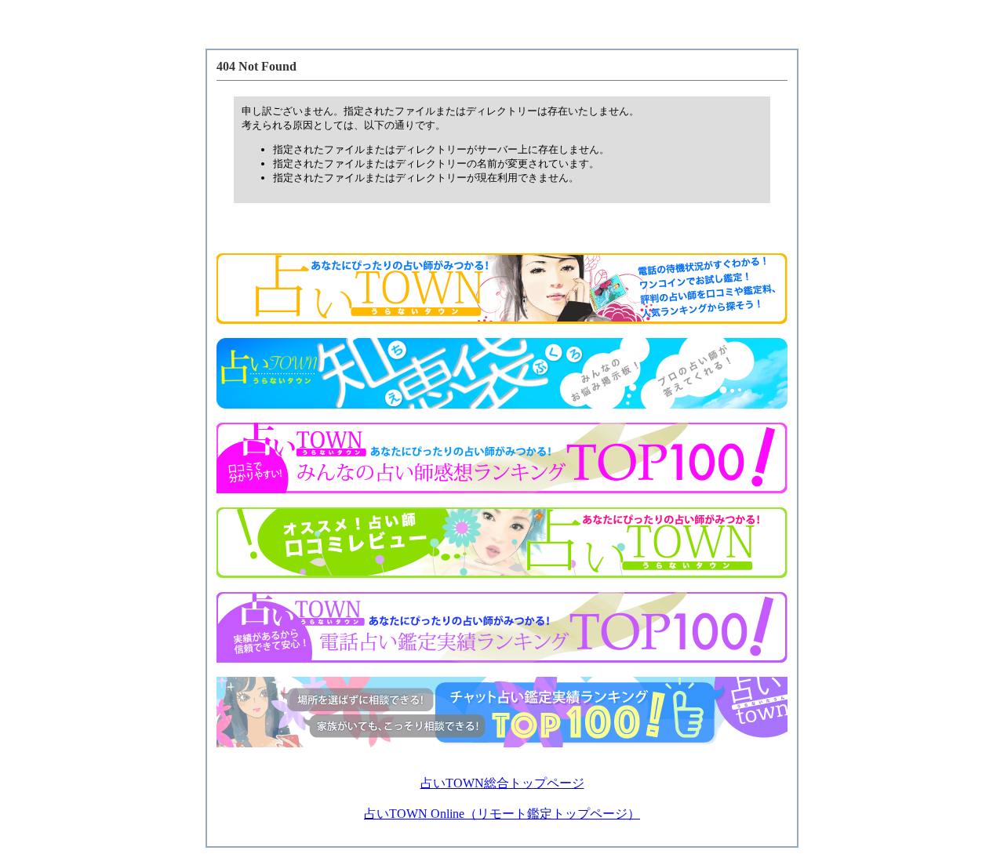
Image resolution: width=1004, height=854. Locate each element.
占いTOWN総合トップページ (502, 783)
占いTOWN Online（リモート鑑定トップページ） (502, 813)
